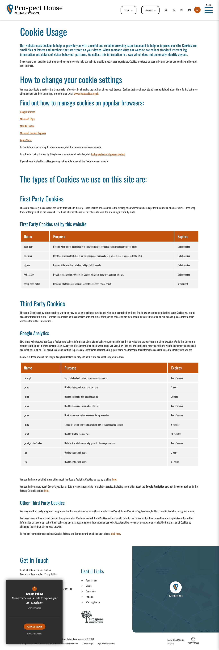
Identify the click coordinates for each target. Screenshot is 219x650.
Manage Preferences (34, 633)
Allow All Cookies (34, 626)
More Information (34, 608)
